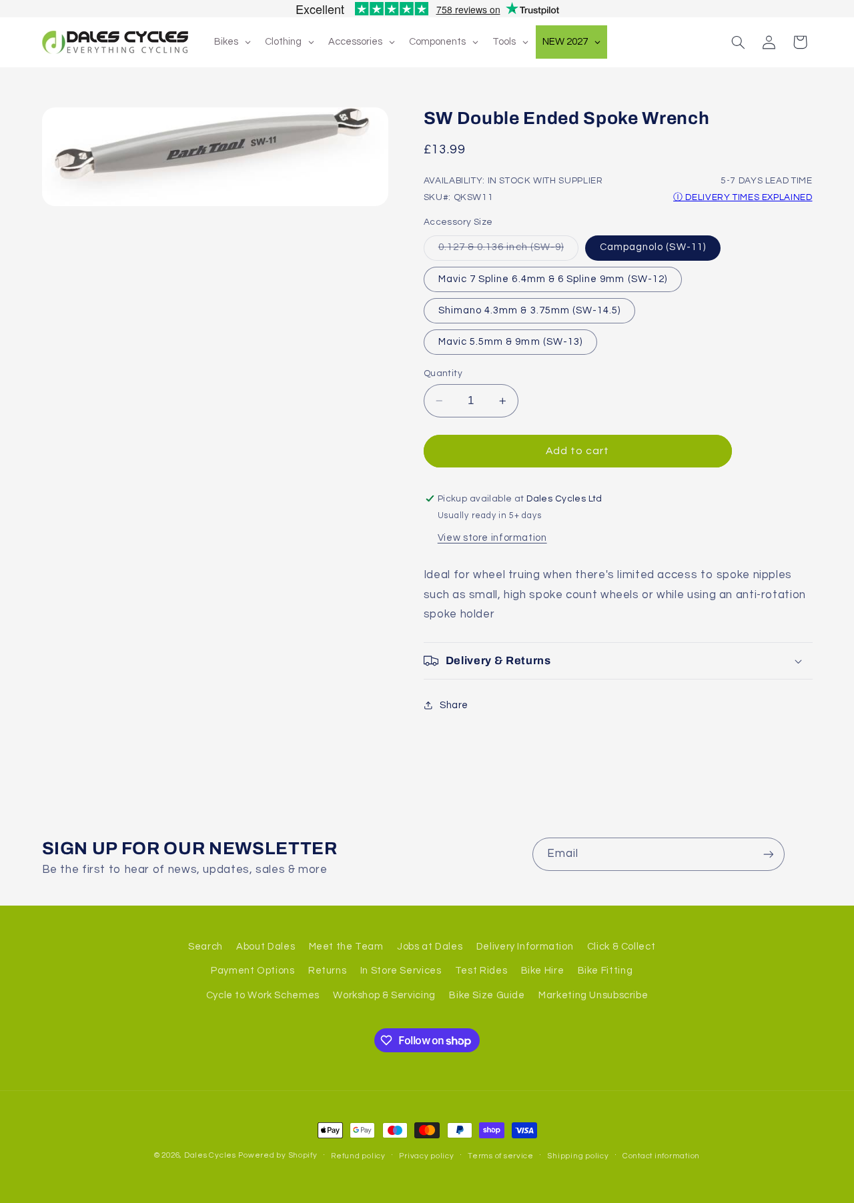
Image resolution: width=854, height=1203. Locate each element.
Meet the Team (346, 947)
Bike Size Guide (486, 995)
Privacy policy (426, 1156)
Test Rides (481, 971)
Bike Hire (542, 971)
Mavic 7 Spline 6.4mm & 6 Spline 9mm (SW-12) (552, 279)
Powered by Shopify (277, 1155)
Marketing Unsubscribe (593, 995)
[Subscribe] (768, 854)
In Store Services (401, 971)
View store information (492, 538)
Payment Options (252, 971)
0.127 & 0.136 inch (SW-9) (508, 250)
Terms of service (501, 1156)
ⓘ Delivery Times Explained (742, 197)
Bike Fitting (605, 971)
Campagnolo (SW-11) (653, 247)
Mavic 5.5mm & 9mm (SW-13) (510, 342)
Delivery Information (525, 947)
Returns (327, 971)
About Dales (265, 947)
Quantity (443, 373)
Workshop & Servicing (384, 995)
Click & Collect (621, 947)
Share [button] (454, 705)
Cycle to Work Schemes (263, 995)
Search (205, 947)
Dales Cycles (210, 1155)
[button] (738, 42)
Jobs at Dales (429, 947)
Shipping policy (577, 1156)
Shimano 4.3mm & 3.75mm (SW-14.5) (529, 310)
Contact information (661, 1156)
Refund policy (358, 1156)
